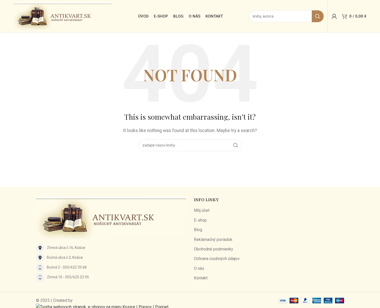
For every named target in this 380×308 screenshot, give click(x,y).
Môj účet (201, 210)
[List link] (111, 248)
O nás (199, 268)
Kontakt (201, 277)
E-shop (200, 220)
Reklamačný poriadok (213, 239)
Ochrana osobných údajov (217, 258)
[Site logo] (62, 15)
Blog (198, 229)
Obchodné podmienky (213, 249)
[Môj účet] (334, 16)
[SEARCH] (318, 16)
